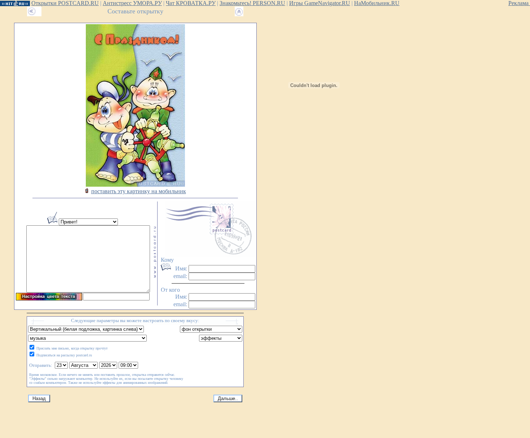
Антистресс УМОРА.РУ (132, 3)
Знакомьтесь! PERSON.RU (252, 3)
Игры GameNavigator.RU (319, 3)
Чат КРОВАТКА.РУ (191, 3)
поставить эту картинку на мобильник (138, 191)
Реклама (519, 3)
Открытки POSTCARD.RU (65, 3)
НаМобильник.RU (376, 3)
